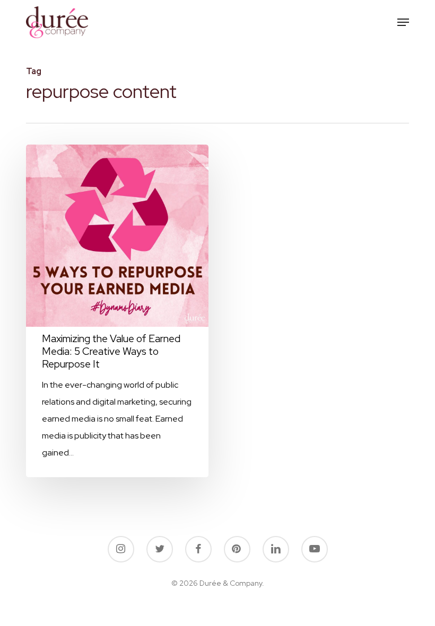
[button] (403, 22)
